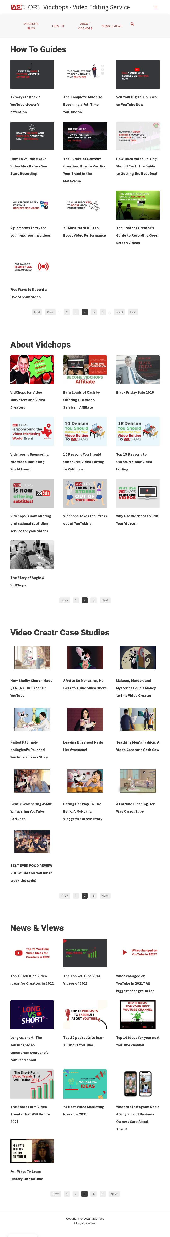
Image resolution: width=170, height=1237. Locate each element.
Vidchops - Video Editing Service (86, 7)
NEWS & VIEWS (112, 26)
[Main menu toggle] (156, 7)
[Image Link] (32, 74)
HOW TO (58, 26)
